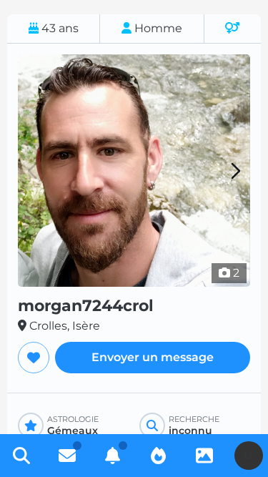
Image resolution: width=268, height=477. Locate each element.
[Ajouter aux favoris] (33, 357)
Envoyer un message (152, 357)
